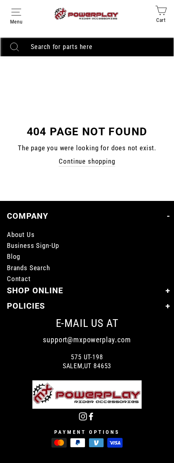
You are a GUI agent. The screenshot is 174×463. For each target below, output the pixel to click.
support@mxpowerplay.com (87, 339)
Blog (13, 256)
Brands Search (28, 268)
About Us (21, 235)
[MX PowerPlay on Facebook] (91, 416)
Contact (19, 279)
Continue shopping (87, 161)
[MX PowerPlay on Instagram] (83, 416)
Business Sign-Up (33, 246)
